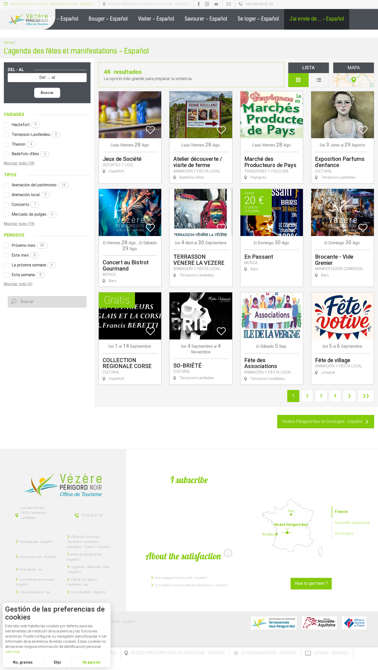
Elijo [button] (57, 662)
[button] (56, 19)
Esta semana (26, 274)
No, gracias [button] (23, 662)
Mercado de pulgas (32, 214)
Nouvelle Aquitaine (352, 522)
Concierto (24, 204)
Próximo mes (28, 245)
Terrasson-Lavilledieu (34, 134)
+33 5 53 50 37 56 (259, 4)
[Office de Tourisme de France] (354, 622)
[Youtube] (216, 4)
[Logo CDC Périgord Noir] (273, 622)
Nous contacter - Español (116, 621)
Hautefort (24, 124)
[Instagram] (207, 4)
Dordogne (344, 533)
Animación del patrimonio (38, 184)
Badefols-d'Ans (29, 153)
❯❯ (366, 395)
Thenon (22, 144)
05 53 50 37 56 (92, 515)
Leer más (12, 652)
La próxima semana (32, 265)
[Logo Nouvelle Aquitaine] (319, 622)
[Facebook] (198, 4)
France (341, 511)
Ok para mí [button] (91, 662)
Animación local (29, 194)
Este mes (23, 255)
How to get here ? (311, 583)
